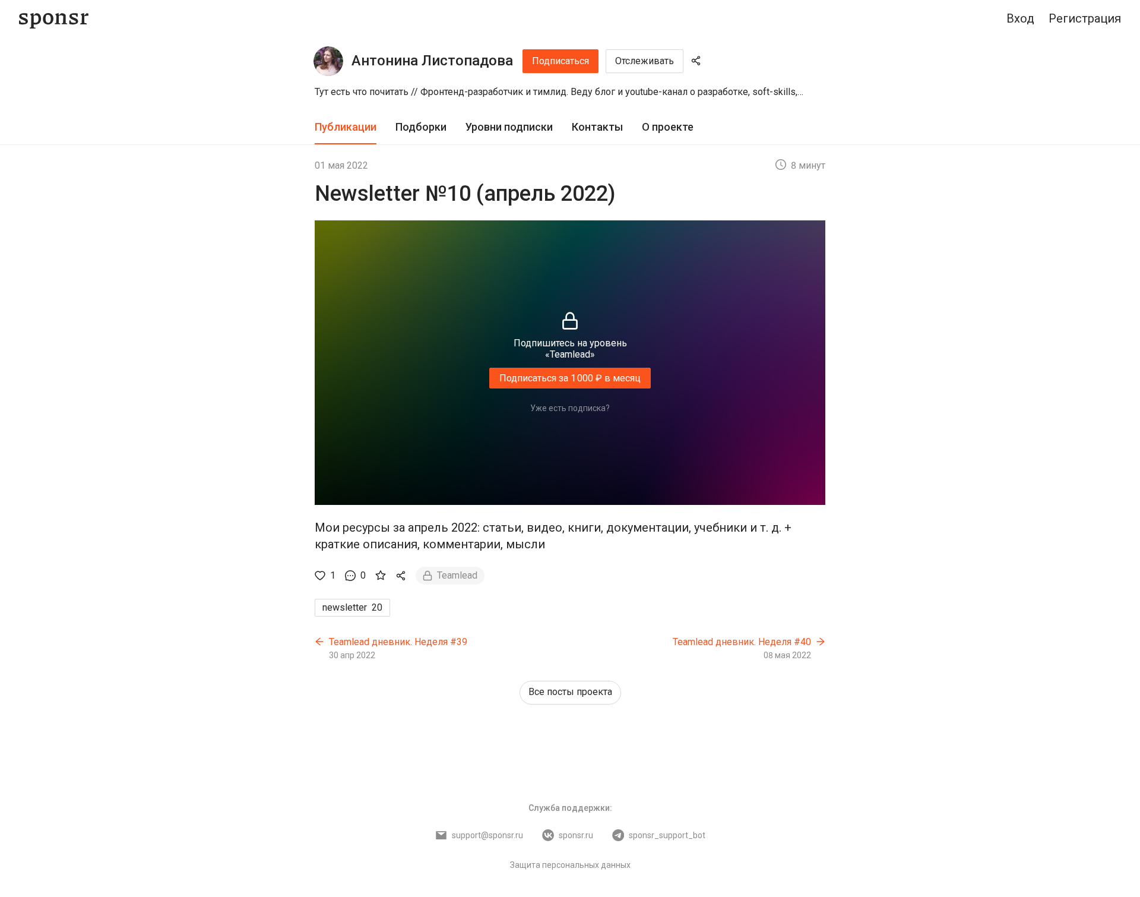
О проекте (668, 127)
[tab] (345, 127)
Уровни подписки (509, 127)
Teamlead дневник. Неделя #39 (398, 642)
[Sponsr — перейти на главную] (53, 19)
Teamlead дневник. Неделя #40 (742, 642)
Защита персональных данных (570, 865)
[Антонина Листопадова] (328, 61)
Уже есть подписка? (570, 408)
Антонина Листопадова (432, 60)
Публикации (345, 127)
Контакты (597, 127)
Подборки (420, 127)
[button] (570, 92)
